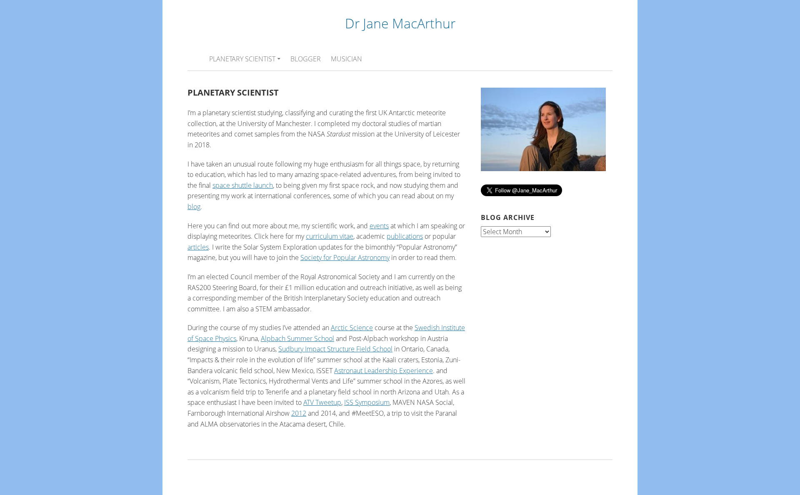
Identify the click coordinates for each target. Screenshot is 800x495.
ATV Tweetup (322, 402)
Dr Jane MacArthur (400, 23)
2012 (298, 413)
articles (198, 247)
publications (405, 236)
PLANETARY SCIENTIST (242, 58)
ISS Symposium (367, 402)
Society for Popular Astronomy (345, 257)
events (379, 225)
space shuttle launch (242, 185)
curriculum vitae (329, 236)
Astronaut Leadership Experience (383, 370)
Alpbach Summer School (297, 338)
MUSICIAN (346, 58)
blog (194, 206)
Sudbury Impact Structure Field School (335, 349)
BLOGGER (305, 58)
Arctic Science (352, 327)
